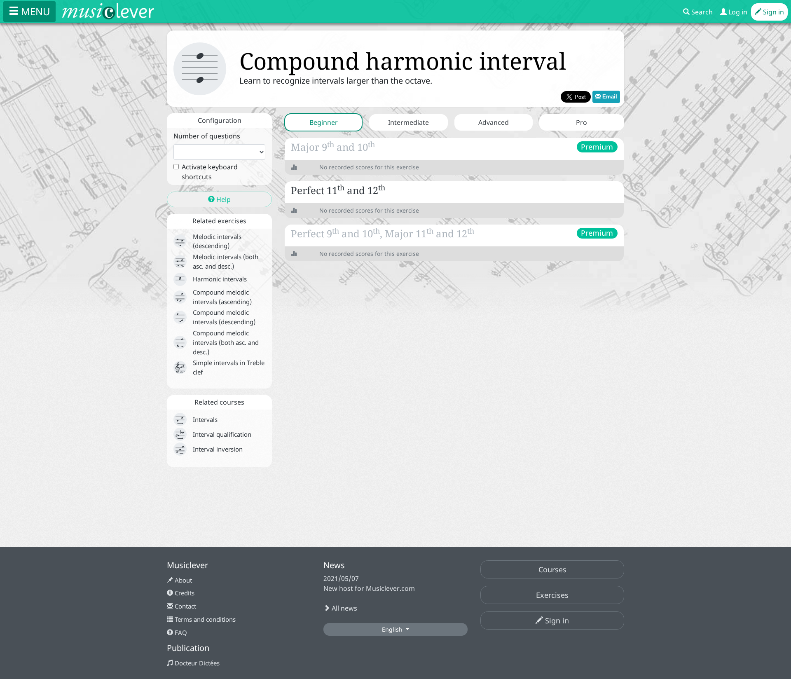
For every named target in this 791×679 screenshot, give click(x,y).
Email (609, 97)
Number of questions (206, 135)
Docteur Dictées (196, 663)
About (182, 580)
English (393, 629)
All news (343, 608)
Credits (183, 593)
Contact (184, 606)
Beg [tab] (323, 122)
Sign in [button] (556, 620)
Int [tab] (408, 122)
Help (223, 199)
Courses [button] (552, 569)
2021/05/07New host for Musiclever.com (369, 583)
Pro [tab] (581, 122)
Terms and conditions (204, 619)
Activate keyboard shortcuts (210, 171)
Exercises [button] (552, 595)
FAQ (180, 632)
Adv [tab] (493, 122)
